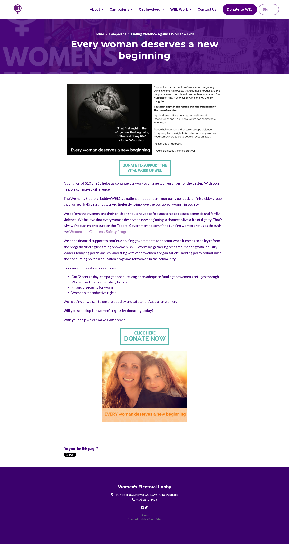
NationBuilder (152, 519)
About (95, 9)
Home (99, 34)
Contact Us (207, 9)
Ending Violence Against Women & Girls (163, 34)
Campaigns (120, 9)
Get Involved (150, 9)
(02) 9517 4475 (146, 499)
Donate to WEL (240, 9)
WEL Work (179, 9)
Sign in (269, 9)
